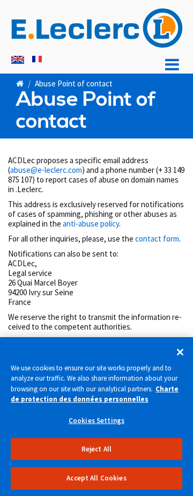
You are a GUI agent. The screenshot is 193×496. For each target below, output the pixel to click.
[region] (96, 416)
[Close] (180, 352)
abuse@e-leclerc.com (46, 170)
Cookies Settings (96, 420)
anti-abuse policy (91, 223)
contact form (157, 239)
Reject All (96, 449)
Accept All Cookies (96, 478)
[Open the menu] (172, 65)
